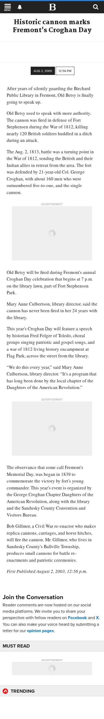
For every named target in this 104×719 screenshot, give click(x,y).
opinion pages (40, 631)
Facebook (77, 618)
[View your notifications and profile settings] (19, 7)
